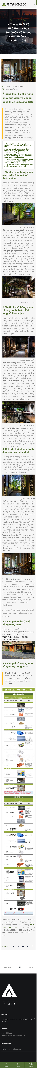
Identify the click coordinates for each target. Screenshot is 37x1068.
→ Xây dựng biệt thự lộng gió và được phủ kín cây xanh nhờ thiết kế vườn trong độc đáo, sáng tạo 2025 (18, 160)
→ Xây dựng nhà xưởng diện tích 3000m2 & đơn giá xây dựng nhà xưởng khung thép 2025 (16, 150)
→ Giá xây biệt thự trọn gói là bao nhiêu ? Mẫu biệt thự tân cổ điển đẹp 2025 (18, 145)
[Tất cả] (20, 967)
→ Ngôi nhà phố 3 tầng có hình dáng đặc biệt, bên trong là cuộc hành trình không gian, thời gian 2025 (18, 155)
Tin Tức (24, 20)
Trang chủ (14, 20)
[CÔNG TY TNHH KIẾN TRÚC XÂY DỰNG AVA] (13, 4)
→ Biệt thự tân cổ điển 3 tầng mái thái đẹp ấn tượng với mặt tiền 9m (18, 165)
